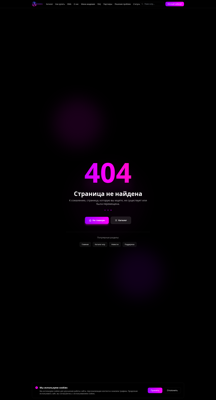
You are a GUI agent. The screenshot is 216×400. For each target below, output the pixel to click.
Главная (85, 244)
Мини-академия (88, 4)
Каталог (49, 4)
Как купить (60, 4)
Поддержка (129, 244)
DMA (69, 4)
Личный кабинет (174, 4)
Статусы (136, 4)
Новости (114, 244)
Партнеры (107, 4)
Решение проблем (123, 4)
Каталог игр (100, 244)
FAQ (99, 4)
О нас (76, 4)
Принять (155, 390)
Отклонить (172, 390)
